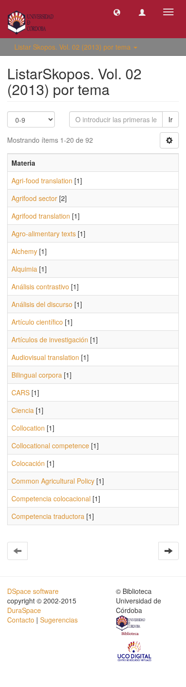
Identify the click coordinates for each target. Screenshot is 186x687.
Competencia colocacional (51, 498)
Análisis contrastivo (40, 286)
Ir (170, 119)
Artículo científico (37, 322)
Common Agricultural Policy (52, 481)
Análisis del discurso (41, 304)
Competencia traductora (47, 516)
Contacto (20, 619)
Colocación (28, 463)
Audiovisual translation (45, 357)
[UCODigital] (135, 650)
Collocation (28, 428)
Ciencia (22, 410)
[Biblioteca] (131, 626)
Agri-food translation (41, 180)
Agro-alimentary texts (43, 233)
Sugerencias (59, 619)
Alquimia (24, 269)
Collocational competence (50, 445)
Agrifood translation (40, 216)
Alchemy (24, 251)
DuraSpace (24, 610)
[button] (116, 12)
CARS (20, 392)
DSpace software (33, 591)
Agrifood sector (34, 198)
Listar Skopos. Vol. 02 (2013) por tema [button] (73, 47)
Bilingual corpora (36, 375)
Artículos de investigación (49, 339)
